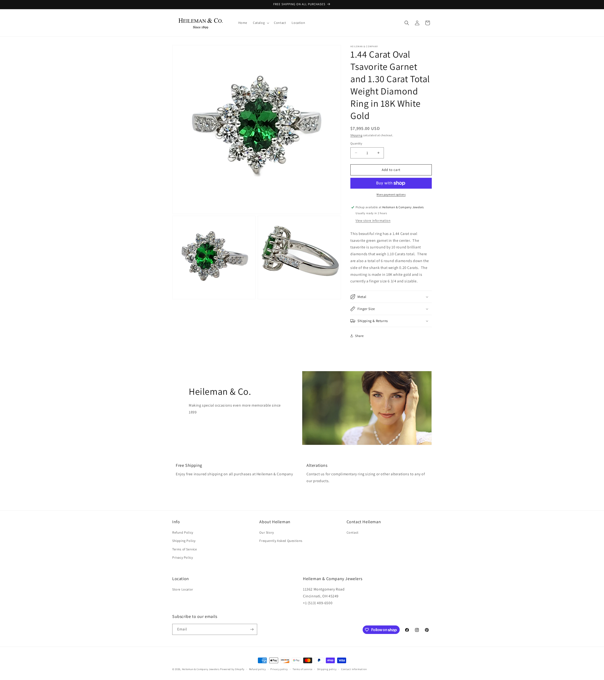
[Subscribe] (252, 629)
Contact (353, 532)
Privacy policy (279, 669)
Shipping (356, 135)
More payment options (391, 194)
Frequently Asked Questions (280, 541)
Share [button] (359, 336)
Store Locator (182, 589)
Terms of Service (184, 549)
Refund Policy (182, 532)
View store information (373, 220)
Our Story (266, 532)
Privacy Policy (182, 557)
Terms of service (302, 669)
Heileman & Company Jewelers (201, 669)
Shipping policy (327, 669)
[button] (260, 23)
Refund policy (257, 669)
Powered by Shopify (232, 669)
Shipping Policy (184, 541)
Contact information (354, 669)
